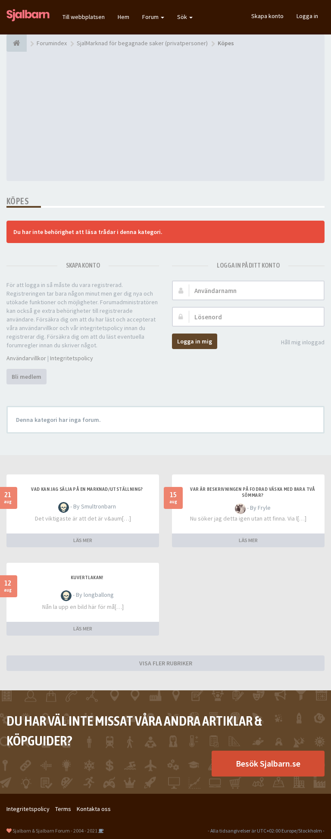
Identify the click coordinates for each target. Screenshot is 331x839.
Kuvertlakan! (87, 577)
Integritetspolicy (71, 358)
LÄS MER (82, 540)
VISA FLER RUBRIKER (165, 663)
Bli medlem (26, 377)
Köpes (17, 201)
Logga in (307, 16)
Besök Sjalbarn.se (268, 763)
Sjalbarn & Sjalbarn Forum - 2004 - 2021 (54, 830)
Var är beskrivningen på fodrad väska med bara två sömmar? (252, 492)
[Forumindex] (16, 43)
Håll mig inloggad (303, 342)
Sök (182, 17)
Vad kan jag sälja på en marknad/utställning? (87, 489)
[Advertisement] (165, 116)
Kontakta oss (94, 809)
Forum (151, 17)
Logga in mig (194, 341)
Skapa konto (267, 16)
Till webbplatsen (83, 17)
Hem (123, 17)
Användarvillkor (26, 358)
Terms (63, 809)
